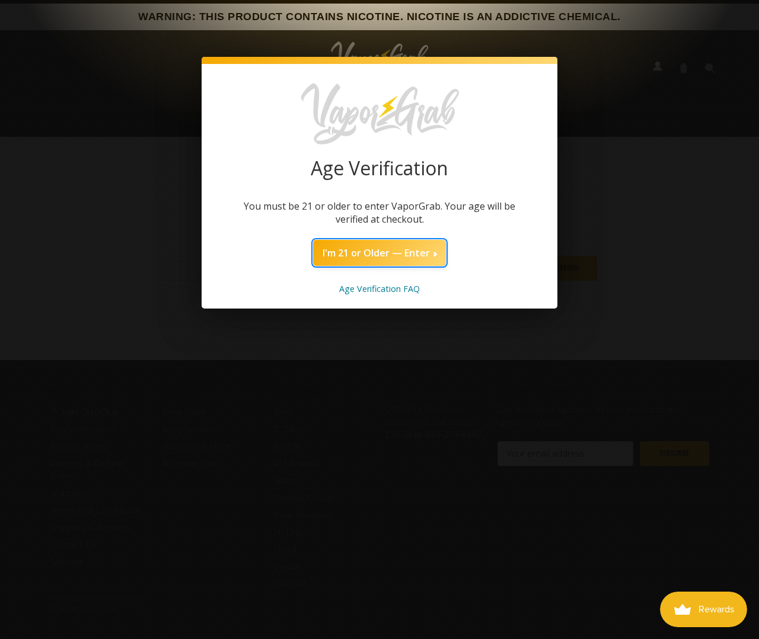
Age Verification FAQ (379, 288)
